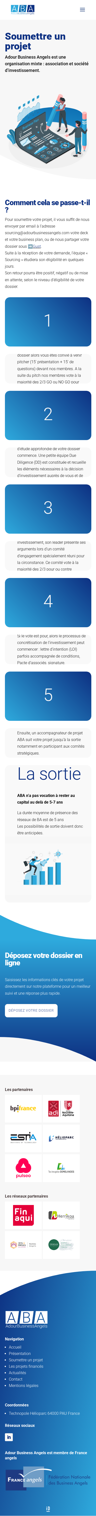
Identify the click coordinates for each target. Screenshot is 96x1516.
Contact (15, 1379)
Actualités (17, 1372)
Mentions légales (23, 1385)
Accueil (15, 1347)
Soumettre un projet (26, 1360)
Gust (37, 246)
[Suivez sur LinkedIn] (9, 1437)
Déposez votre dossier (31, 1010)
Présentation (20, 1353)
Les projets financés (26, 1366)
